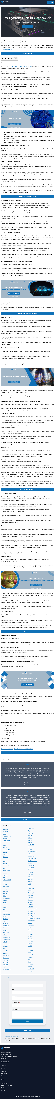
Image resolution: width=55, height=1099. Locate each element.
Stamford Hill (6, 932)
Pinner (29, 961)
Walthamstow (6, 957)
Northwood (31, 968)
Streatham (5, 918)
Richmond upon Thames (34, 909)
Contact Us (4, 1071)
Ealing (29, 927)
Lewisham (30, 748)
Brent (29, 886)
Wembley (30, 916)
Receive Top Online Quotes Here (27, 489)
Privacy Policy (4, 1083)
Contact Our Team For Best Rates (27, 196)
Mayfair (4, 921)
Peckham (5, 847)
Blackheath (4, 748)
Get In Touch (27, 1030)
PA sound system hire (6, 49)
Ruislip (30, 966)
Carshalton (31, 867)
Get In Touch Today (27, 53)
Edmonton (30, 872)
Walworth (5, 859)
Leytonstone (6, 925)
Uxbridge (30, 971)
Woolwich (5, 856)
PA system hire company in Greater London (21, 66)
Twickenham (31, 920)
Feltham (30, 957)
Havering (30, 904)
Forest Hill (5, 854)
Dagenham (31, 844)
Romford (30, 881)
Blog (2, 1075)
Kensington (5, 964)
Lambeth (5, 884)
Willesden (30, 876)
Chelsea (5, 930)
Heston (30, 948)
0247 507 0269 (5, 1061)
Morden (30, 863)
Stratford (5, 877)
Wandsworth (6, 962)
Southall (30, 945)
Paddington (5, 953)
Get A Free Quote (27, 819)
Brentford (30, 906)
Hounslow (30, 941)
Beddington (31, 847)
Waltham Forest (7, 969)
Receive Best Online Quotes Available (27, 313)
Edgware (30, 934)
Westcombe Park (22, 748)
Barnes (30, 870)
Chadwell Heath (32, 858)
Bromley (5, 852)
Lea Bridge (5, 916)
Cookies (3, 1088)
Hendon (30, 890)
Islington (5, 907)
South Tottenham (7, 951)
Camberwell (6, 866)
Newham (5, 872)
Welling (4, 895)
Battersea (5, 934)
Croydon (5, 967)
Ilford (4, 928)
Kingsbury (30, 911)
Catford (4, 845)
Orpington (30, 831)
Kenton (30, 936)
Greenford (30, 938)
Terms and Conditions (6, 1085)
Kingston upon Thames (34, 918)
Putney (30, 849)
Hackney (5, 889)
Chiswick (30, 879)
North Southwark (7, 879)
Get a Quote (27, 26)
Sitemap (3, 1090)
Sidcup (4, 909)
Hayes (29, 959)
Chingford (30, 874)
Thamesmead (6, 914)
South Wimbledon (32, 851)
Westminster (6, 893)
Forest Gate (6, 891)
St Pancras (5, 923)
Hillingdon (30, 964)
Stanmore (30, 950)
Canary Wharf (6, 840)
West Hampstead (32, 860)
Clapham (5, 900)
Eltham (4, 861)
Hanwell (30, 932)
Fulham (30, 835)
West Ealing (31, 925)
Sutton (29, 883)
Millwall (16, 748)
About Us (3, 1069)
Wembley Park (32, 913)
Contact (51, 2)
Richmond (30, 899)
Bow (4, 868)
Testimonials (4, 1073)
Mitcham (30, 840)
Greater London (7, 843)
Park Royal (31, 893)
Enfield (30, 902)
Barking (5, 905)
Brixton (4, 882)
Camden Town (6, 937)
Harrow (30, 943)
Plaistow (5, 863)
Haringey (30, 833)
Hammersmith (31, 865)
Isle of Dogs (10, 748)
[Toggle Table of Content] (14, 58)
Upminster (30, 897)
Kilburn (30, 854)
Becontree (5, 960)
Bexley (4, 948)
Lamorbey (5, 911)
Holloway (5, 941)
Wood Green (31, 856)
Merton (30, 842)
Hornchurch (31, 888)
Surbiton (30, 922)
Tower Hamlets (6, 849)
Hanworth (30, 955)
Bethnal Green (6, 870)
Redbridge (5, 946)
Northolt (30, 952)
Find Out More (27, 631)
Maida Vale (31, 828)
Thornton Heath (7, 944)
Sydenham (5, 875)
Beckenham (6, 886)
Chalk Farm (6, 955)
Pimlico (4, 902)
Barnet (29, 929)
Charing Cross (6, 898)
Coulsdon (30, 895)
